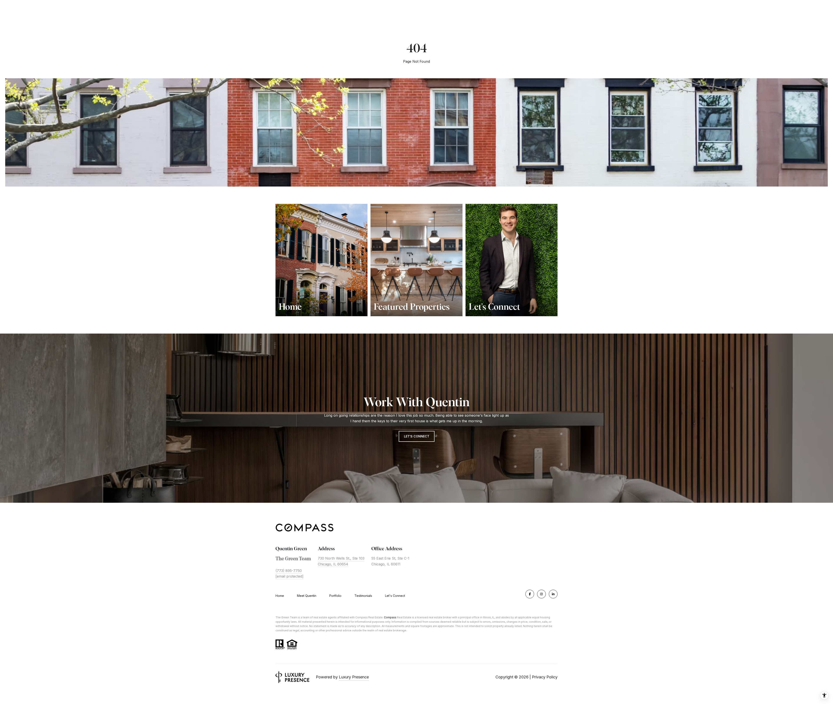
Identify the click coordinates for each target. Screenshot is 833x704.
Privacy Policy (545, 677)
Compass (390, 617)
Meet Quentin (306, 596)
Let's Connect (395, 596)
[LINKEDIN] (553, 594)
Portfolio (335, 596)
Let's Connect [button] (416, 436)
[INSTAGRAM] (541, 594)
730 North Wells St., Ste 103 (341, 558)
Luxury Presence (354, 677)
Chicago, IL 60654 (333, 564)
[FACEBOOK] (529, 594)
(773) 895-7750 (288, 570)
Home (279, 596)
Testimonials (363, 596)
